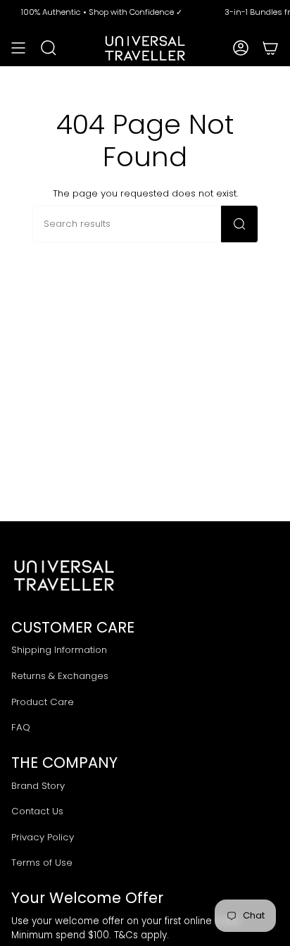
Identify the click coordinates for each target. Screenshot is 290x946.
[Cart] (270, 48)
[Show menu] (18, 48)
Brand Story (38, 785)
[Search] (239, 224)
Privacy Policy (42, 837)
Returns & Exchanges (59, 676)
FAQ (20, 727)
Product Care (42, 702)
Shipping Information (59, 649)
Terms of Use (41, 862)
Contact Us (37, 811)
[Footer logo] (64, 575)
